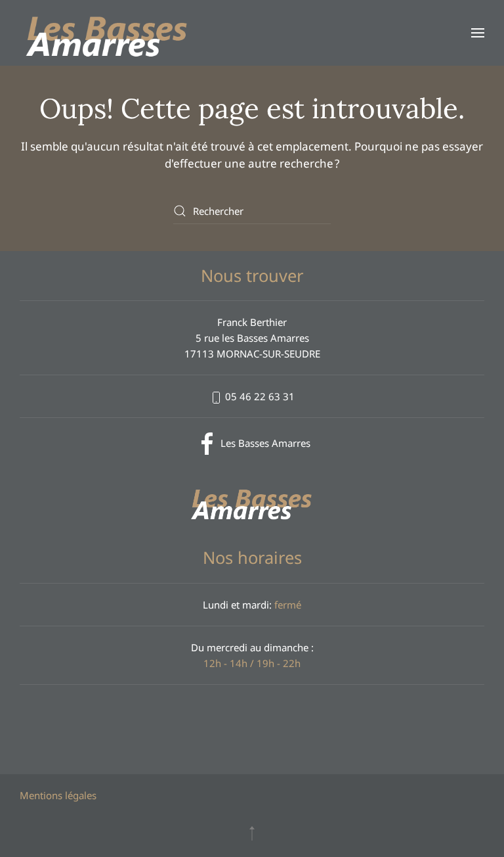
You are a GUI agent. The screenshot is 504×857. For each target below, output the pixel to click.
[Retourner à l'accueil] (107, 33)
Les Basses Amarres (265, 443)
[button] (477, 33)
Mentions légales (58, 795)
